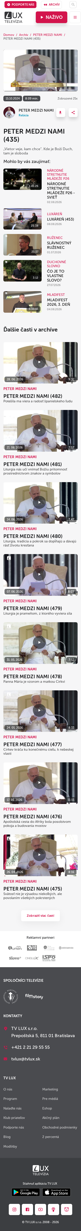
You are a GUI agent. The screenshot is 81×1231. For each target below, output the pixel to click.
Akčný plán (50, 1118)
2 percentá (50, 1137)
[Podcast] (53, 1209)
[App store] (56, 1192)
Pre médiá (50, 1099)
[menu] (75, 17)
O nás (7, 1089)
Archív (54, 4)
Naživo (54, 17)
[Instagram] (14, 1209)
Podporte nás (23, 4)
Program (10, 1099)
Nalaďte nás (12, 1108)
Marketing (50, 1089)
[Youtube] (40, 1209)
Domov (8, 35)
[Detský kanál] (66, 1209)
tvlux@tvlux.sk (25, 1059)
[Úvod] (13, 17)
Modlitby (10, 1146)
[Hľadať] (73, 4)
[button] (60, 112)
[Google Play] (25, 1192)
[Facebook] (27, 1209)
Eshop (47, 1108)
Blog (7, 1137)
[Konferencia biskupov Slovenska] (10, 997)
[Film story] (34, 997)
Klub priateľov (14, 1118)
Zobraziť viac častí (40, 916)
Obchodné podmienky (59, 1127)
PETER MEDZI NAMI (47, 35)
